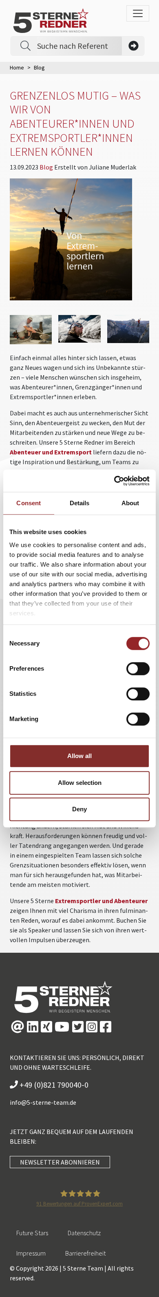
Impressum (31, 1253)
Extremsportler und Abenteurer (101, 901)
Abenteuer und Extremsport (51, 452)
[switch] (138, 668)
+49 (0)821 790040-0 (53, 1085)
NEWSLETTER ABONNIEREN (60, 1162)
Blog (47, 167)
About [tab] (130, 503)
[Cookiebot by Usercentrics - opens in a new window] (114, 481)
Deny (79, 809)
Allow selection (80, 782)
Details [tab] (80, 503)
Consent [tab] (28, 503)
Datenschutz (84, 1233)
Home (17, 67)
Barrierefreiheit (85, 1253)
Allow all (79, 755)
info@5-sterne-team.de (43, 1102)
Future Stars (32, 1233)
